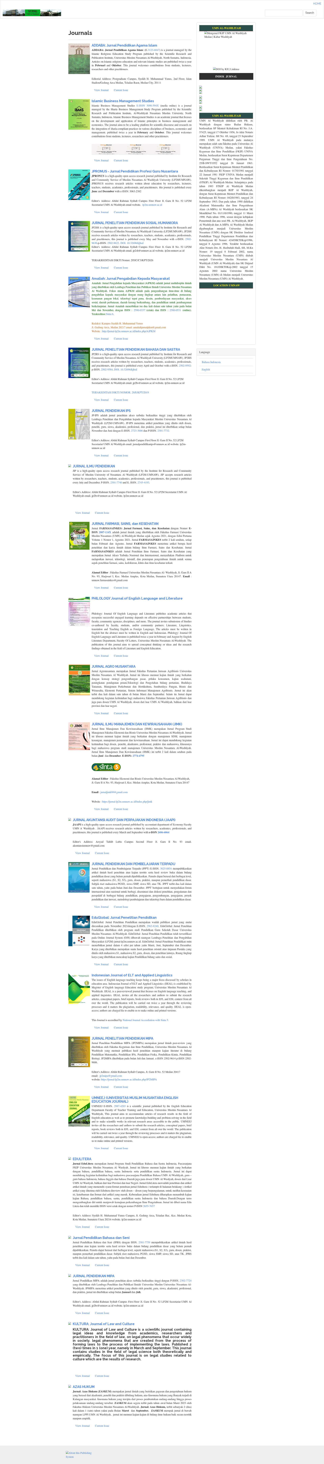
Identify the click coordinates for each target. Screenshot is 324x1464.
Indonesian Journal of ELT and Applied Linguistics (132, 975)
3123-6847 (153, 50)
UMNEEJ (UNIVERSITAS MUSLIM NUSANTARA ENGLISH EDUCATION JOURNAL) (135, 1100)
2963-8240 (152, 926)
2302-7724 (186, 1280)
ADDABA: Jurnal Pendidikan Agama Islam (124, 45)
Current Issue (121, 90)
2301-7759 (144, 1242)
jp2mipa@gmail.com (111, 1075)
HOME (317, 3)
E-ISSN (141, 105)
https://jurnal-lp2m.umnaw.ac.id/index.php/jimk (127, 801)
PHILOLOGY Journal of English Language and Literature (137, 598)
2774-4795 (138, 756)
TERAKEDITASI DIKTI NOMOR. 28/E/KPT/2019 (120, 392)
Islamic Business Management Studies (123, 101)
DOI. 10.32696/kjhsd (131, 243)
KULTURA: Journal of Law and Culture (103, 1324)
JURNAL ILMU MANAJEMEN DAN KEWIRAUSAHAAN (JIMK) (137, 724)
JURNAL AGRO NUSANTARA (114, 666)
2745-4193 (143, 482)
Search (309, 12)
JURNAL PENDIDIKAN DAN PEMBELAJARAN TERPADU (133, 864)
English (206, 369)
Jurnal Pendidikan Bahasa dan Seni (101, 1238)
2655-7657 (149, 1206)
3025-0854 (166, 868)
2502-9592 (185, 365)
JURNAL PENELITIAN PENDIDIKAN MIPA (122, 1038)
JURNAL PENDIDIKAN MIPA (93, 1276)
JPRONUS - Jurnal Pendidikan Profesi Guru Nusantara (135, 171)
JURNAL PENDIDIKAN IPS (111, 411)
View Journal (101, 90)
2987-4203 (120, 1106)
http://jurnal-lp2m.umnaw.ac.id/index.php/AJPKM (128, 331)
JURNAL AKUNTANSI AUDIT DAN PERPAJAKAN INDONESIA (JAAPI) (124, 820)
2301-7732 (163, 430)
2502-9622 (113, 243)
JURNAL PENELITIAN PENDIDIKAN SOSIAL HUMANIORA (135, 223)
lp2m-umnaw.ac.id (152, 204)
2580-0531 (175, 310)
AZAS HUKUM (83, 1387)
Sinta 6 (109, 314)
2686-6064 (163, 832)
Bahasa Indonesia (211, 362)
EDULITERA (82, 1159)
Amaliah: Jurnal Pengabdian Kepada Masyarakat (131, 279)
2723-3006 (137, 430)
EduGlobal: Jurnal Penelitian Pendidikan (124, 918)
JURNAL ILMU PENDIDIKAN (94, 466)
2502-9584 (107, 369)
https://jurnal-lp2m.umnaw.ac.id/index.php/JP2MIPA (129, 1079)
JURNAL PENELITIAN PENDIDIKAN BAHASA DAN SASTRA (136, 349)
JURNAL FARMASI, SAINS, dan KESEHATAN (125, 524)
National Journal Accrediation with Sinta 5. (146, 1020)
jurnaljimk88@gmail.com (114, 792)
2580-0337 (139, 310)
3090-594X (152, 105)
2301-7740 (116, 482)
